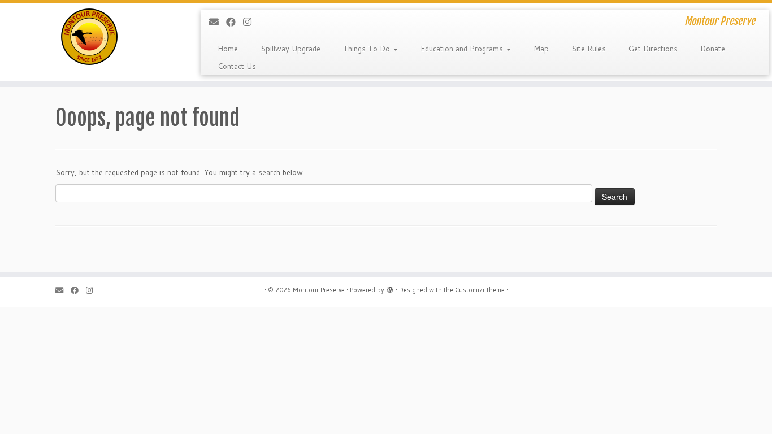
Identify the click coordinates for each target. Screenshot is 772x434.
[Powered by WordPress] (390, 288)
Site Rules (588, 49)
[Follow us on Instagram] (251, 21)
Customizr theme (480, 289)
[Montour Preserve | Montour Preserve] (89, 36)
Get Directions (653, 49)
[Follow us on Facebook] (234, 21)
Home (228, 49)
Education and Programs (462, 49)
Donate (712, 49)
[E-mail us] (217, 21)
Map (541, 49)
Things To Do (367, 49)
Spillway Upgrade (290, 49)
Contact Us (237, 66)
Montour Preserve (319, 289)
